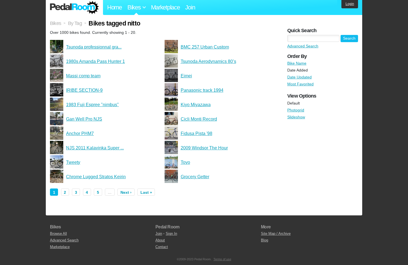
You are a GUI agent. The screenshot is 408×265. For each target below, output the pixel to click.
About (160, 240)
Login (350, 4)
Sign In (171, 233)
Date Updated (299, 77)
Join (190, 7)
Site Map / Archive (276, 233)
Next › (126, 192)
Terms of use (222, 259)
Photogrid (295, 110)
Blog (264, 240)
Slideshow (296, 117)
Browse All (58, 233)
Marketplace (165, 7)
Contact (161, 247)
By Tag (75, 23)
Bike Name (296, 63)
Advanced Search (302, 46)
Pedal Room (74, 7)
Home (114, 7)
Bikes (55, 23)
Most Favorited (300, 84)
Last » (146, 192)
